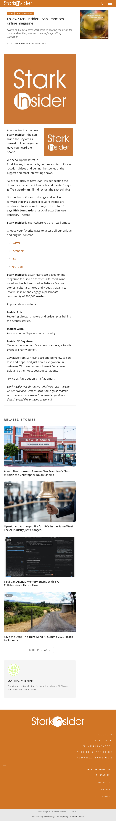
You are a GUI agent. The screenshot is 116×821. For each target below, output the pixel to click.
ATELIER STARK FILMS (95, 751)
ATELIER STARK (102, 797)
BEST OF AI (104, 740)
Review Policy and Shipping (43, 816)
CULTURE (105, 734)
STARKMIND (104, 790)
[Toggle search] (101, 3)
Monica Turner (20, 43)
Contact (73, 816)
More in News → (40, 649)
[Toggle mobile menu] (110, 3)
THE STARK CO (103, 775)
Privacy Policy (62, 816)
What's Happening (25, 13)
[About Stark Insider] (94, 24)
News (10, 13)
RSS (13, 258)
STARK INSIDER (102, 782)
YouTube (17, 266)
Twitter (15, 243)
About (81, 816)
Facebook (17, 251)
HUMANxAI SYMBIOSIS (95, 757)
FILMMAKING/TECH (97, 746)
